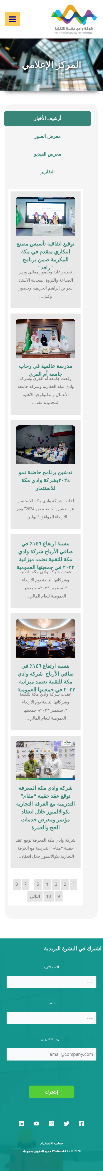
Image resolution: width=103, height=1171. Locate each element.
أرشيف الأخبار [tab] (47, 118)
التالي (35, 896)
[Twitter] (66, 1123)
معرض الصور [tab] (47, 136)
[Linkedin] (21, 1123)
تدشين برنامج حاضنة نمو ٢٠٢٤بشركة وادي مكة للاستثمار (45, 480)
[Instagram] (51, 1123)
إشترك (51, 1092)
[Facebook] (82, 1123)
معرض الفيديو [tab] (47, 154)
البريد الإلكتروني (51, 1039)
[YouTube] (36, 1123)
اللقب (51, 1003)
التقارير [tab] (48, 171)
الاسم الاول (51, 967)
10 (48, 896)
